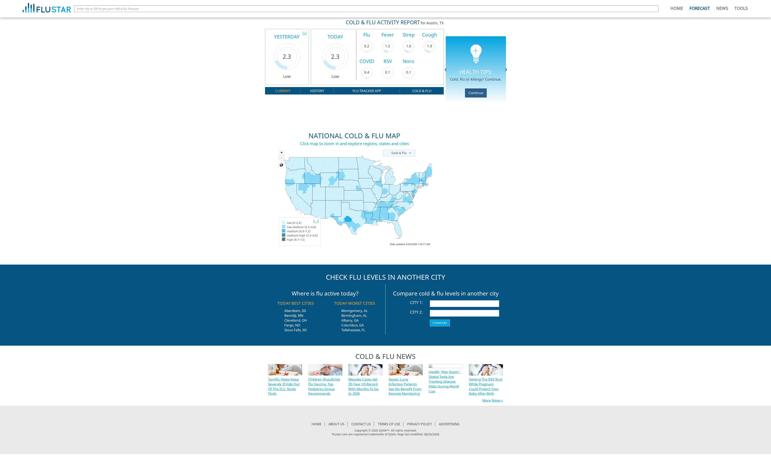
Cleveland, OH (295, 320)
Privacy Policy (419, 424)
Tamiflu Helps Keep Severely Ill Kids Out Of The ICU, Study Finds (284, 386)
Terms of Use (389, 424)
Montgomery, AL (354, 310)
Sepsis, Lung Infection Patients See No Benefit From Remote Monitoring (405, 386)
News (722, 8)
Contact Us (361, 424)
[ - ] (316, 221)
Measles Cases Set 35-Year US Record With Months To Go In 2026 (363, 386)
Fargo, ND (292, 325)
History (317, 90)
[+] (304, 33)
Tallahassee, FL (353, 330)
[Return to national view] (281, 165)
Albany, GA (350, 320)
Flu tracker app (367, 90)
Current (282, 90)
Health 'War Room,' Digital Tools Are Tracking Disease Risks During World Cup (444, 381)
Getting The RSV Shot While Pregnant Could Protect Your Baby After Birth (485, 386)
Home (676, 8)
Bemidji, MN (293, 315)
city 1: (416, 302)
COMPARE (439, 323)
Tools (741, 8)
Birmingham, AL (354, 315)
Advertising (449, 424)
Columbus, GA (352, 325)
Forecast (699, 8)
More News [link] (491, 400)
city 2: (416, 312)
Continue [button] (475, 92)
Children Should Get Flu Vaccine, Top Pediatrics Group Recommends (324, 386)
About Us (336, 424)
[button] (445, 69)
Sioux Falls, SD (295, 330)
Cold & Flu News (385, 356)
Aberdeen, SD (295, 310)
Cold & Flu (421, 90)
